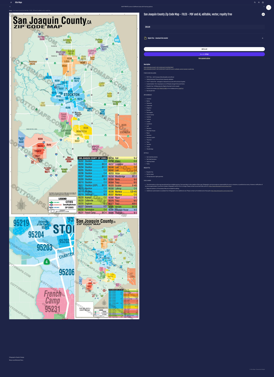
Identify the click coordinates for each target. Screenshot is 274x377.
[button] (255, 2)
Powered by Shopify (260, 369)
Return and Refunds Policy (16, 360)
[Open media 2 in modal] (74, 115)
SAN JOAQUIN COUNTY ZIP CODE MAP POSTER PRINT (159, 67)
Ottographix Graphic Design (16, 357)
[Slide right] (264, 6)
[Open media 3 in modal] (41, 268)
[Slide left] (10, 6)
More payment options (204, 58)
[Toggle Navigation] (11, 2)
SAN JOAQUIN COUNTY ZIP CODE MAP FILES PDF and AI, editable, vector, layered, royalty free (169, 69)
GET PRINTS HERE (162, 88)
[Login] (259, 2)
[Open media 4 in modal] (106, 268)
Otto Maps (253, 369)
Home (10, 10)
